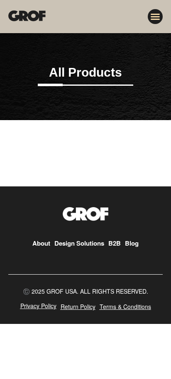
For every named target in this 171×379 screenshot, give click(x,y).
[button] (155, 16)
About (41, 243)
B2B (114, 243)
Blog (132, 243)
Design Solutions (79, 243)
